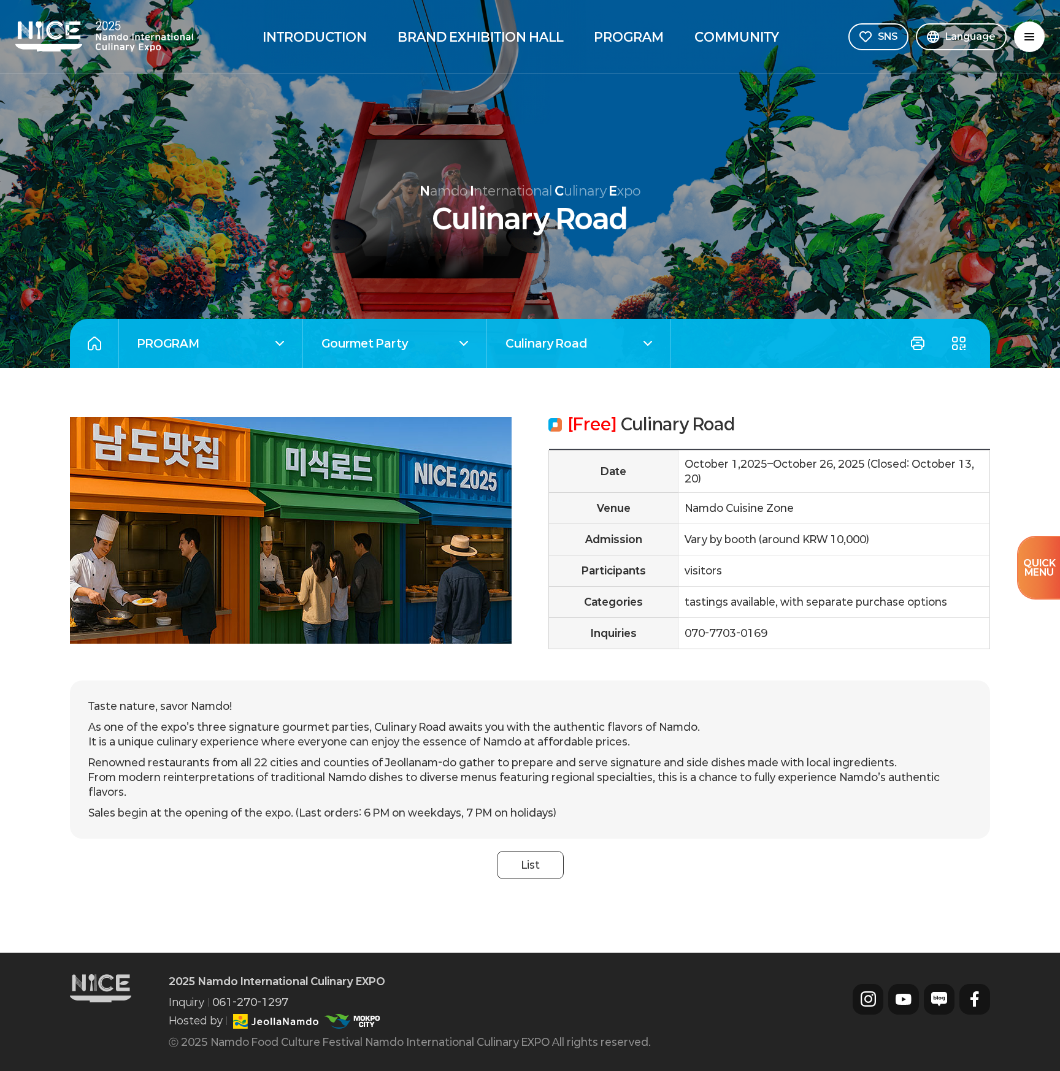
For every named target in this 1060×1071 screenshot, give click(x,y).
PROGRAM (629, 36)
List (530, 865)
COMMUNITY (736, 36)
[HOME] (94, 343)
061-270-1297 (250, 1002)
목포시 (352, 1021)
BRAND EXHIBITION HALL (480, 36)
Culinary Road (537, 345)
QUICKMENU (1039, 567)
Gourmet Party (355, 345)
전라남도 (276, 1021)
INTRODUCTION (315, 36)
